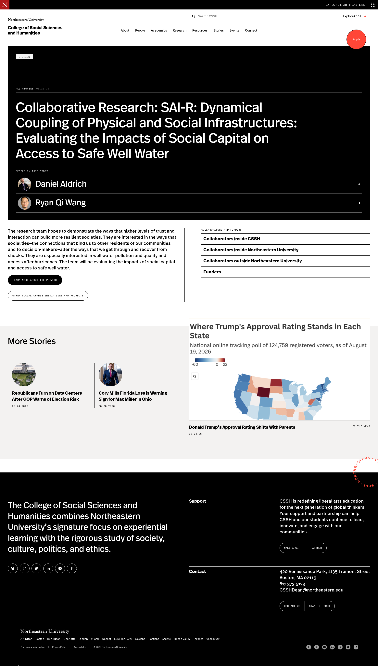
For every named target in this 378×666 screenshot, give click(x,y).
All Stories (24, 88)
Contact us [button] (292, 606)
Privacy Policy (59, 647)
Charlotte (69, 638)
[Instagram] (340, 647)
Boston (39, 638)
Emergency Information (32, 647)
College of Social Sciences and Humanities (35, 30)
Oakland (140, 638)
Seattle (166, 638)
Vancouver (213, 638)
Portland (153, 638)
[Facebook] (308, 647)
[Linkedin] (332, 647)
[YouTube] (324, 647)
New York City (123, 638)
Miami (95, 638)
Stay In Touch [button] (319, 606)
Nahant (106, 638)
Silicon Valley (182, 638)
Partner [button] (316, 547)
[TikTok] (356, 647)
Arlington (26, 638)
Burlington (53, 638)
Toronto (198, 638)
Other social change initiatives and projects (47, 295)
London (83, 638)
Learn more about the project (35, 280)
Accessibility (80, 647)
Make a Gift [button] (293, 547)
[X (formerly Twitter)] (316, 647)
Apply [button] (356, 39)
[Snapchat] (348, 647)
